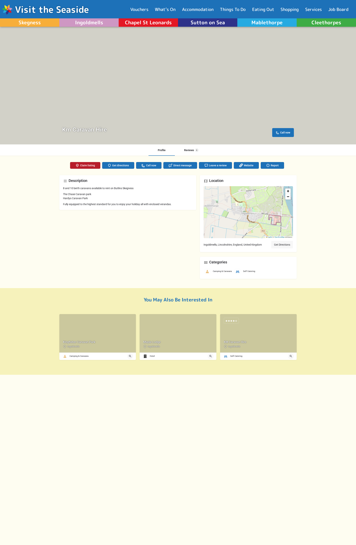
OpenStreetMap (279, 237)
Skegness (30, 22)
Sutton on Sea (208, 22)
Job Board (338, 9)
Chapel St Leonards (148, 22)
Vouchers (139, 9)
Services (313, 9)
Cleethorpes (326, 22)
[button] (248, 212)
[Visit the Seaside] (7, 9)
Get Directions (282, 244)
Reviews (190, 150)
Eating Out (263, 9)
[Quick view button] (130, 356)
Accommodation (198, 9)
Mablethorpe (267, 22)
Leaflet (270, 237)
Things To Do (233, 9)
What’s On (165, 9)
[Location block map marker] (245, 209)
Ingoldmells (89, 22)
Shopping (290, 9)
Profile (162, 150)
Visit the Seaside (52, 9)
